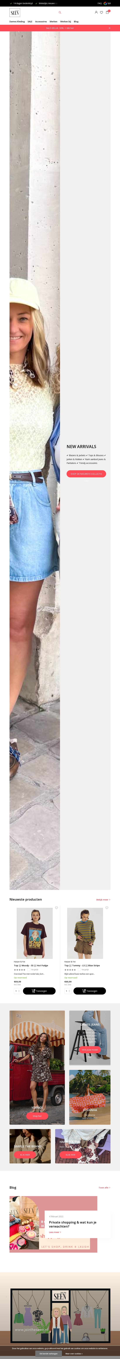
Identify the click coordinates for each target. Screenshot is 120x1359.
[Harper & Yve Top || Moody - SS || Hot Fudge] (35, 933)
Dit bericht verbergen (49, 1353)
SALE (30, 21)
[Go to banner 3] (89, 1097)
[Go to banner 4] (30, 1146)
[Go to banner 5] (82, 1146)
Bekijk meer (102, 899)
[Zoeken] (60, 12)
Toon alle (103, 1187)
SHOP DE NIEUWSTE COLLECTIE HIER (86, 474)
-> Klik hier (69, 28)
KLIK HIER (25, 1154)
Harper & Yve (19, 961)
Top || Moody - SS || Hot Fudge (31, 965)
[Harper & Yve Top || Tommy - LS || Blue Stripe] (85, 933)
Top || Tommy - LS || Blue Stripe (82, 965)
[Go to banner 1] (37, 1068)
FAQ (100, 3)
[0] (106, 12)
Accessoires (41, 21)
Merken (53, 21)
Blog (76, 21)
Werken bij (65, 21)
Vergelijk (34, 969)
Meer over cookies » (74, 1353)
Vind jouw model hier (90, 1050)
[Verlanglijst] (101, 12)
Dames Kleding (17, 21)
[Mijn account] (96, 12)
